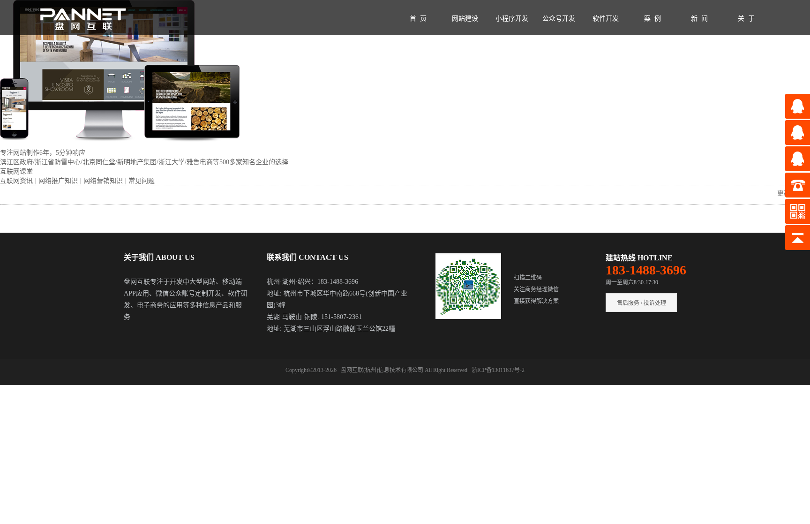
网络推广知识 (59, 180)
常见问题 (141, 180)
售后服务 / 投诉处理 (641, 303)
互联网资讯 (17, 180)
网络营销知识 (104, 180)
